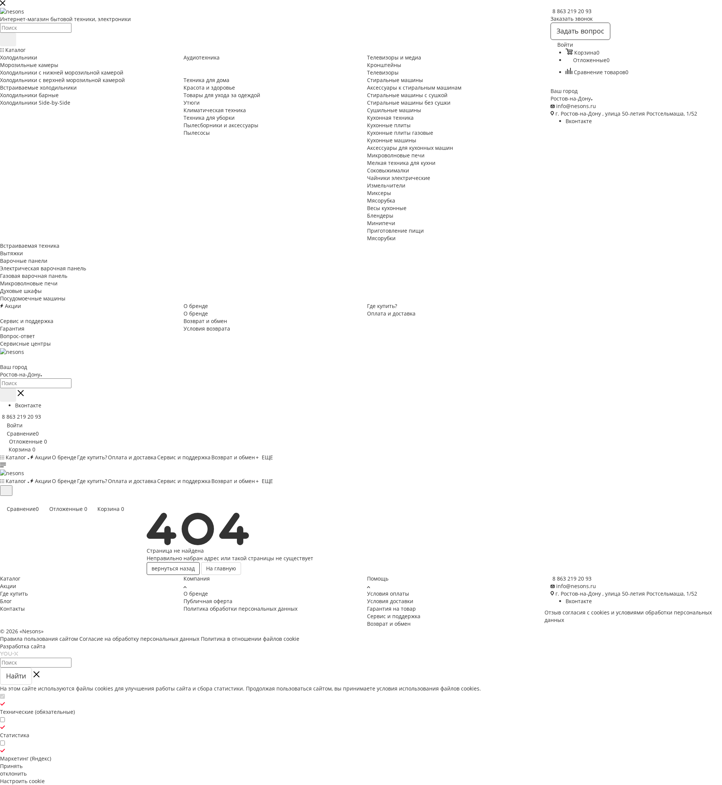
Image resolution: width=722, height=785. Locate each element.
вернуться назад (173, 568)
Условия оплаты (388, 593)
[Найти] (8, 39)
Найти (16, 675)
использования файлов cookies (439, 688)
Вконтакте (579, 121)
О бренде (196, 593)
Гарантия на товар (391, 608)
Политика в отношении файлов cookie (250, 638)
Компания (197, 578)
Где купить (14, 593)
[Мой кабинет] (3, 500)
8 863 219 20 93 (572, 11)
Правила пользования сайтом (39, 638)
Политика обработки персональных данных (240, 608)
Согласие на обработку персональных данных (139, 638)
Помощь (377, 578)
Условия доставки (390, 601)
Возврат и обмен (389, 623)
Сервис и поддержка (393, 616)
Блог (6, 601)
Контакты (12, 608)
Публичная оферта (208, 601)
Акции (8, 586)
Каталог (10, 578)
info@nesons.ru (576, 106)
